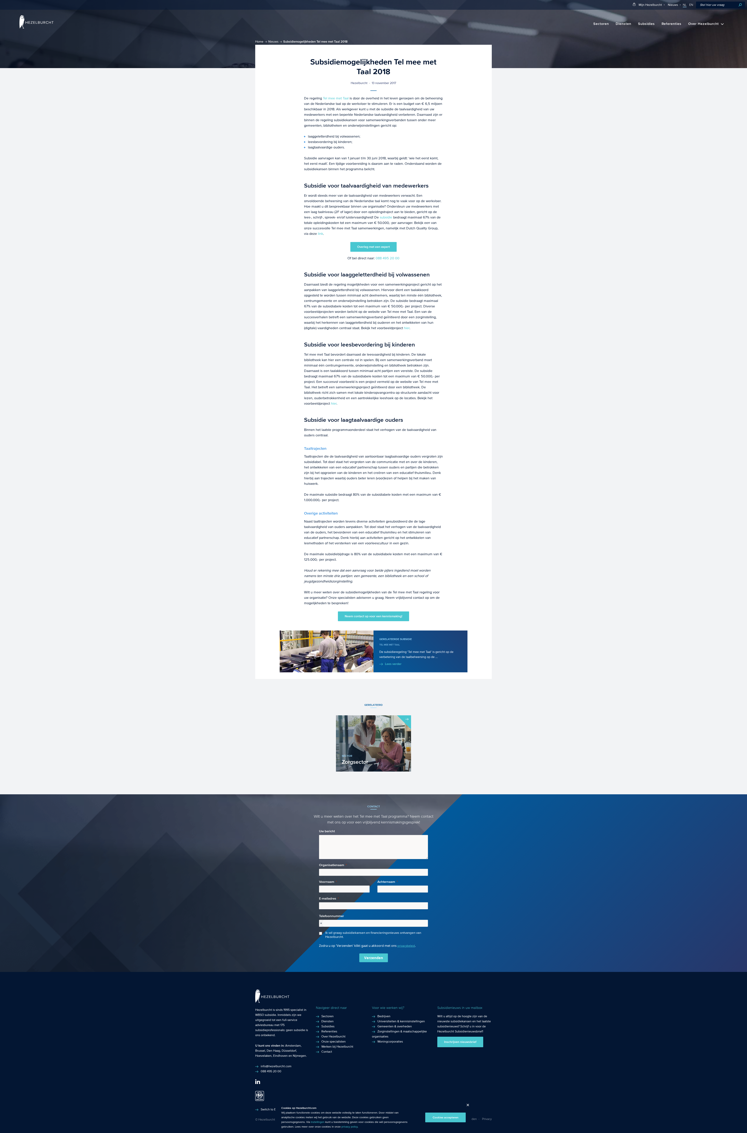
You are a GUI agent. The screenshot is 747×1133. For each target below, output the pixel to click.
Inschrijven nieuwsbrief (460, 1042)
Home (259, 41)
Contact (326, 1051)
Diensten (623, 24)
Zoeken (740, 5)
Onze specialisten (333, 1041)
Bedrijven (383, 1016)
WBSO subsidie (265, 1015)
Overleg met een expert (373, 247)
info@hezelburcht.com (276, 1066)
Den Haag (273, 1050)
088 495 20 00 (387, 258)
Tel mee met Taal (336, 98)
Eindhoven (280, 1056)
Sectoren (601, 24)
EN (691, 4)
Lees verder (393, 664)
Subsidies (646, 24)
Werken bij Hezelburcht (337, 1046)
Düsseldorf (289, 1050)
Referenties (671, 24)
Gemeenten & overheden (394, 1026)
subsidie (386, 217)
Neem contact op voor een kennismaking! (373, 616)
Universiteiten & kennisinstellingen (401, 1021)
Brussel (260, 1050)
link (320, 234)
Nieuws (673, 5)
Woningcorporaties (390, 1041)
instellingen (317, 1122)
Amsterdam (293, 1045)
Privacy (487, 1119)
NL (685, 4)
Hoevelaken (263, 1056)
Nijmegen (299, 1056)
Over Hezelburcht (703, 24)
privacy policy (349, 1126)
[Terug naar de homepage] (36, 28)
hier (406, 328)
